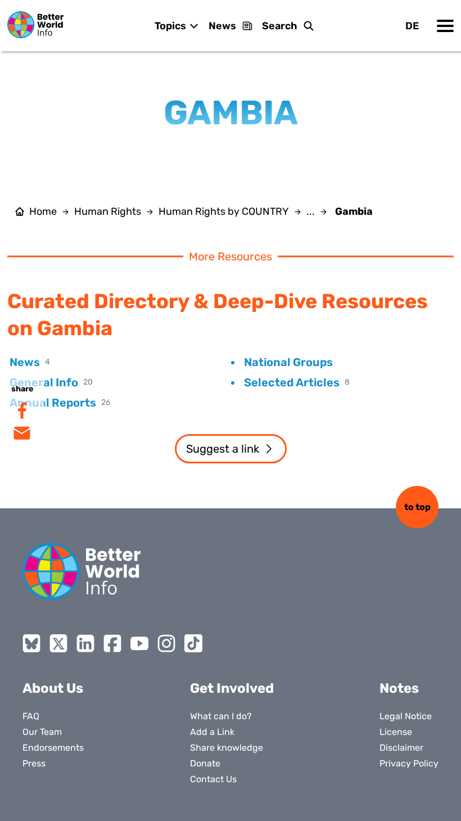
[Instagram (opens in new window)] (166, 643)
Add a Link (212, 732)
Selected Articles (292, 382)
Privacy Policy (409, 763)
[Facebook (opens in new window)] (112, 643)
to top (417, 507)
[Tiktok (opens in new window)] (193, 643)
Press (34, 763)
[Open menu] (445, 26)
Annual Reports (53, 402)
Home (43, 211)
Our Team (42, 732)
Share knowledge (226, 747)
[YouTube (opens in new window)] (139, 643)
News (222, 26)
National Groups (288, 362)
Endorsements (53, 747)
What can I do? (221, 716)
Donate (205, 763)
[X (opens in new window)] (58, 643)
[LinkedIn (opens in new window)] (85, 643)
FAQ (30, 716)
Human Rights (107, 211)
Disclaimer (401, 747)
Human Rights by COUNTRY (224, 211)
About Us (52, 688)
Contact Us (213, 779)
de (412, 26)
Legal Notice (405, 716)
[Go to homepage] (35, 24)
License (395, 732)
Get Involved (232, 688)
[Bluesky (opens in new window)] (31, 643)
